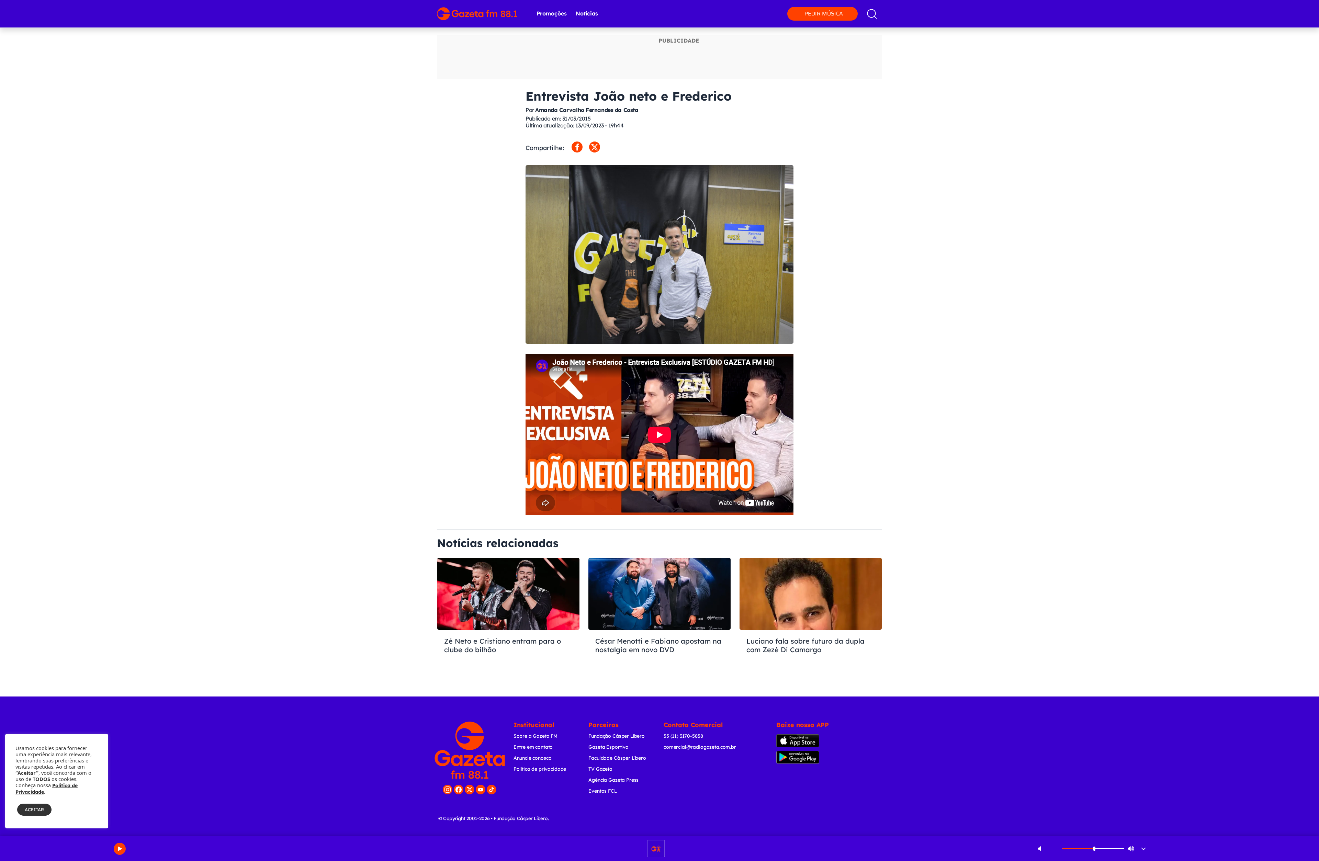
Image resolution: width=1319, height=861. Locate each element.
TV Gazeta (600, 769)
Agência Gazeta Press (613, 780)
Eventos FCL (602, 791)
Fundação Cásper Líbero (616, 736)
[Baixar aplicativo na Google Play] (809, 757)
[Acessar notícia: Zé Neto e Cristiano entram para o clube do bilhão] (508, 617)
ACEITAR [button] (34, 809)
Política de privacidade (540, 769)
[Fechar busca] (1272, 7)
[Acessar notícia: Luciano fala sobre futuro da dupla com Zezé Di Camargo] (811, 617)
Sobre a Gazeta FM (535, 736)
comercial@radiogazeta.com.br (700, 747)
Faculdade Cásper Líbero (617, 758)
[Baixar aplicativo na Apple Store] (808, 740)
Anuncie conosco (533, 758)
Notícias (587, 13)
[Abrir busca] (872, 14)
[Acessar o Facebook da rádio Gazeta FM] (458, 789)
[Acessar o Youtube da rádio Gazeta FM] (480, 789)
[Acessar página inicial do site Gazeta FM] (477, 13)
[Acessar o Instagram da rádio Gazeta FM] (447, 789)
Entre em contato (533, 747)
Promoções (552, 13)
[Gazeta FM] (469, 750)
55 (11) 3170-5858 (683, 736)
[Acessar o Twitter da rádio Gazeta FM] (469, 789)
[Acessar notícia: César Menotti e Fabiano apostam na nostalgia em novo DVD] (659, 617)
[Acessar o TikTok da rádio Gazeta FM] (491, 789)
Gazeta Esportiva (608, 747)
